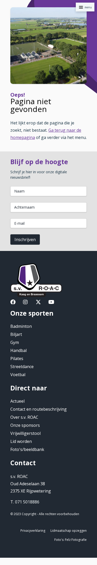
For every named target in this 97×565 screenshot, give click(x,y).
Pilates (16, 358)
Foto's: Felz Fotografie (70, 539)
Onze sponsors (25, 425)
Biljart (16, 334)
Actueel (17, 401)
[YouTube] (51, 302)
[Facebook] (13, 302)
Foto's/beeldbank (27, 449)
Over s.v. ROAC (24, 417)
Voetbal (17, 374)
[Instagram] (25, 302)
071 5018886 (27, 502)
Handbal (18, 350)
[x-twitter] (38, 302)
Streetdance (22, 366)
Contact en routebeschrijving (38, 409)
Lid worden (21, 441)
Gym (14, 342)
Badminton (21, 326)
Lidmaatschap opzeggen (68, 530)
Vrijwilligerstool (25, 433)
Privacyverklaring (32, 530)
